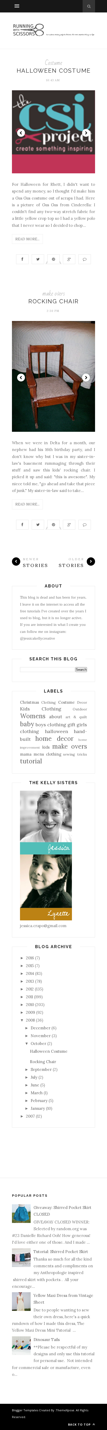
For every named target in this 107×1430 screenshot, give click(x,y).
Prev (21, 133)
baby (27, 724)
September (41, 1069)
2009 (30, 1012)
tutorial (31, 761)
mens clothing (47, 754)
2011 (29, 996)
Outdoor (80, 709)
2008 (30, 1020)
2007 (30, 1116)
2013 (30, 981)
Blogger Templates (25, 1410)
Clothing (48, 702)
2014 (30, 973)
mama (25, 754)
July (34, 1077)
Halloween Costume (54, 70)
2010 (30, 1004)
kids (46, 747)
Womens (32, 716)
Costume (53, 63)
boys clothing (51, 725)
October (38, 1043)
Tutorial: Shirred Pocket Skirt (61, 1251)
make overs (53, 293)
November (41, 1035)
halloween (56, 731)
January (38, 1108)
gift (71, 725)
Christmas (29, 702)
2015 (30, 965)
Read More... (27, 239)
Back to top (80, 1424)
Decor (82, 702)
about (55, 717)
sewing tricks (75, 754)
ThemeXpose (65, 1410)
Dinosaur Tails (47, 1339)
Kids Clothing (40, 709)
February (39, 1100)
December (40, 1027)
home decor (54, 739)
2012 (30, 989)
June (35, 1085)
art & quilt (76, 717)
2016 (30, 957)
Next (86, 133)
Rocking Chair (53, 301)
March (37, 1092)
